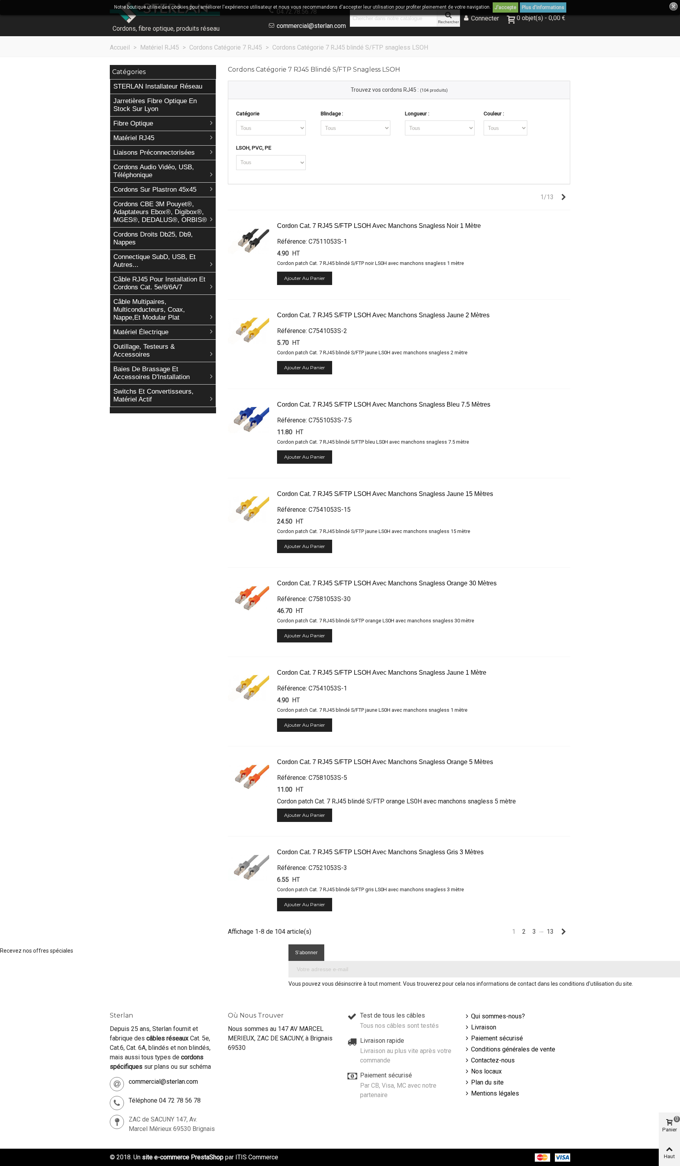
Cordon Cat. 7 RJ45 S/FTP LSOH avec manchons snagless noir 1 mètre (379, 225)
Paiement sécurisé (497, 1038)
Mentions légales (495, 1093)
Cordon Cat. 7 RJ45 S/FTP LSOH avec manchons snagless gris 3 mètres (380, 852)
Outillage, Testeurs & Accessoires (144, 350)
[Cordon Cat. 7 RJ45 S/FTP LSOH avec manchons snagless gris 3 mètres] (248, 868)
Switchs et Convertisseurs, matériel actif (153, 395)
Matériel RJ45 (133, 138)
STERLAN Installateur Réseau (157, 86)
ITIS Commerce (256, 1157)
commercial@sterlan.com (311, 26)
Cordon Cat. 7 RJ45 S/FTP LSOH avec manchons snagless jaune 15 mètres (385, 493)
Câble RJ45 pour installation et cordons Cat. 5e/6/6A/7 (159, 283)
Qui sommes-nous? (498, 1016)
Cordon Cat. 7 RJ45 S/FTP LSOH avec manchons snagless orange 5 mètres (385, 762)
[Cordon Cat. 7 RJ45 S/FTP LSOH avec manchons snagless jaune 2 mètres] (248, 331)
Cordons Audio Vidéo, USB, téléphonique (153, 171)
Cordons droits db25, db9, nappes (153, 238)
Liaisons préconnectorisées (154, 152)
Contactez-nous (493, 1060)
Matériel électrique (140, 332)
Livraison (483, 1027)
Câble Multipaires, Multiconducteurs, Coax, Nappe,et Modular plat (149, 309)
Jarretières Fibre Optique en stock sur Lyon (155, 105)
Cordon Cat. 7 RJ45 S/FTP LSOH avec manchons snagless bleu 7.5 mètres (383, 404)
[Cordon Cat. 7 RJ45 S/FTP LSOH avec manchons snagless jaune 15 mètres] (248, 509)
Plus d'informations (543, 7)
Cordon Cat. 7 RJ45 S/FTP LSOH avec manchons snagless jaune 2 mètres (383, 315)
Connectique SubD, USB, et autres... (154, 260)
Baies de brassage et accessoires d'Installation (151, 373)
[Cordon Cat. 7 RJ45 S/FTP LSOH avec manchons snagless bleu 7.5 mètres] (248, 420)
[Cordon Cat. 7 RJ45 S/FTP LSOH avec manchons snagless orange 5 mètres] (248, 777)
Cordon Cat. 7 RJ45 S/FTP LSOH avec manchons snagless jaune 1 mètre (381, 672)
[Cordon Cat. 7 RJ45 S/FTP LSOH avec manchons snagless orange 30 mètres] (248, 599)
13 (550, 931)
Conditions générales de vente (513, 1049)
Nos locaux (486, 1071)
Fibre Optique (133, 123)
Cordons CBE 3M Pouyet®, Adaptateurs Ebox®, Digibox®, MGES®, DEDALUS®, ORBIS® (160, 212)
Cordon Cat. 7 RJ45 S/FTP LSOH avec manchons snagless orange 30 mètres (387, 583)
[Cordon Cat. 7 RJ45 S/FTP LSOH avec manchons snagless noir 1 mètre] (248, 241)
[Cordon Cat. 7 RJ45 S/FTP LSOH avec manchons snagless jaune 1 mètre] (248, 688)
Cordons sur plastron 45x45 (154, 189)
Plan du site (487, 1082)
